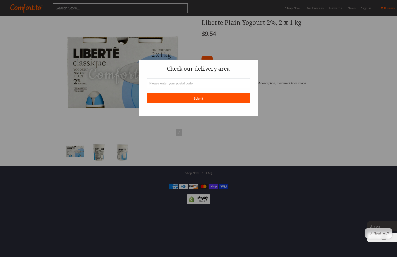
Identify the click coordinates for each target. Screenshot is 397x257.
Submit (198, 98)
